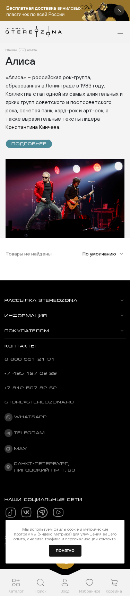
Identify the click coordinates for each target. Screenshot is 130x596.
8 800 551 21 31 (30, 359)
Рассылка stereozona (41, 300)
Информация (26, 316)
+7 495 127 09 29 (31, 373)
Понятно (65, 550)
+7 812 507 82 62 (31, 388)
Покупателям (27, 331)
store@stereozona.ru (39, 402)
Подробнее (28, 144)
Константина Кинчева (32, 127)
